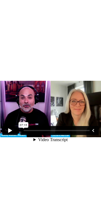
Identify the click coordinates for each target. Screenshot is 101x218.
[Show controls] (93, 130)
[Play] (10, 130)
